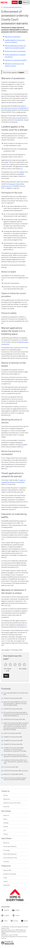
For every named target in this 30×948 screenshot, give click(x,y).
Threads (17, 915)
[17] (25, 627)
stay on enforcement (19, 118)
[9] (16, 403)
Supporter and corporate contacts (12, 802)
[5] (2, 280)
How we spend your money (10, 857)
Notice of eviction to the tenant (15, 51)
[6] (2, 323)
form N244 (8, 255)
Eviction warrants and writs (12, 7)
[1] (22, 157)
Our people (6, 861)
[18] (2, 645)
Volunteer (5, 826)
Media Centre (6, 799)
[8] (9, 384)
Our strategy (6, 850)
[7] (19, 374)
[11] (22, 447)
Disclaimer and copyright (9, 874)
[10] (9, 415)
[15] (12, 585)
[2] (22, 168)
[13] (2, 539)
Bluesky (26, 920)
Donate (5, 819)
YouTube (15, 920)
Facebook (6, 910)
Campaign (5, 822)
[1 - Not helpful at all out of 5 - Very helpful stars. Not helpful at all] (5, 664)
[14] (17, 567)
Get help (5, 795)
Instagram (6, 915)
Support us (6, 815)
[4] (22, 228)
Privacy (5, 877)
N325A (22, 172)
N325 (6, 162)
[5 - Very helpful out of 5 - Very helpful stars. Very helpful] (24, 664)
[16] (9, 605)
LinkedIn (17, 910)
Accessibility (6, 885)
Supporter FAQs (7, 870)
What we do (6, 842)
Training (5, 834)
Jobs (4, 830)
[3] (25, 216)
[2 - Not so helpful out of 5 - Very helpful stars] (10, 664)
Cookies (5, 881)
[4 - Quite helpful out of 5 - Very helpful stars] (19, 664)
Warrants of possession (12, 36)
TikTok (5, 920)
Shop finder (6, 806)
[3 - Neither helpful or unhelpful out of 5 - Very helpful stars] (15, 664)
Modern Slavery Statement (10, 854)
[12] (6, 468)
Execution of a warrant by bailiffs (15, 60)
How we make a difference (9, 846)
